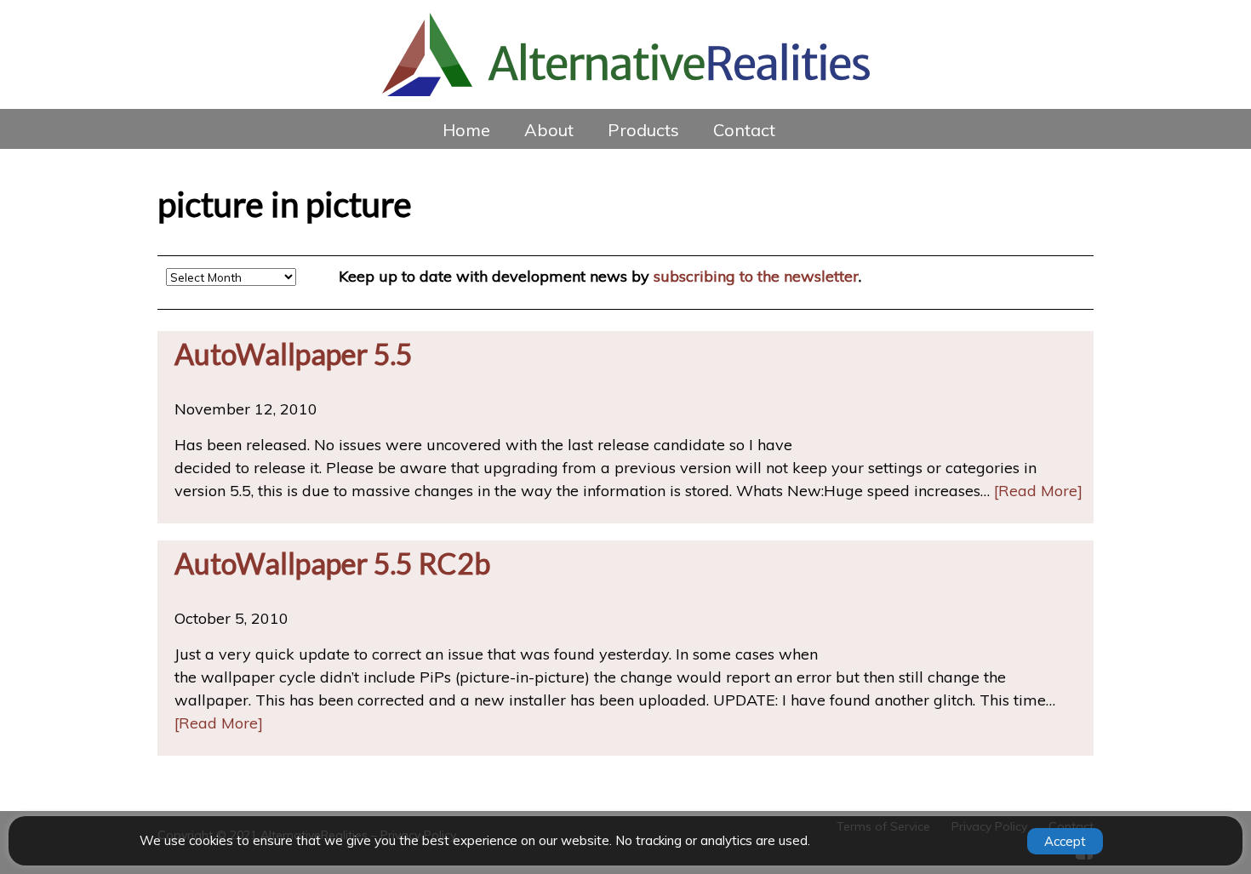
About (549, 129)
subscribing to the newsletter (756, 276)
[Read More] (1038, 490)
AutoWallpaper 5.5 (293, 353)
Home (466, 129)
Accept (1065, 841)
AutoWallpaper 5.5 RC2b (332, 563)
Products (643, 129)
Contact (744, 129)
